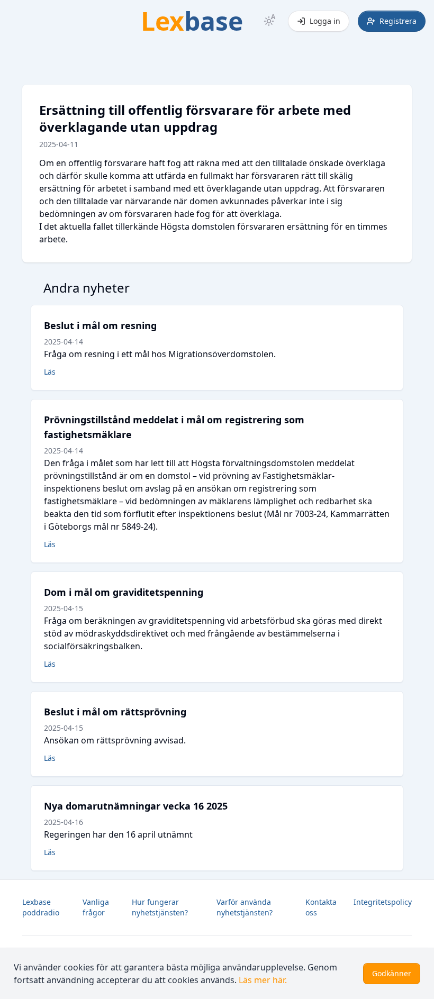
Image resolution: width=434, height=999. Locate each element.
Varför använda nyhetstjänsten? (244, 907)
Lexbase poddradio (40, 907)
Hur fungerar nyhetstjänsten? (160, 907)
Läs (50, 372)
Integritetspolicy (383, 902)
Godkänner (391, 973)
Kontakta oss (321, 907)
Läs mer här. (263, 980)
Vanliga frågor (96, 907)
